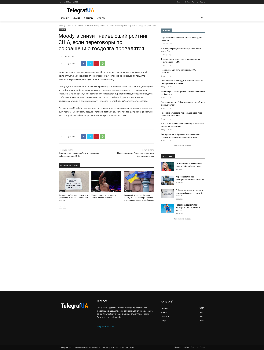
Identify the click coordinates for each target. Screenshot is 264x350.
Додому (62, 26)
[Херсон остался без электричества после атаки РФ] (167, 180)
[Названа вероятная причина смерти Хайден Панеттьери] (167, 166)
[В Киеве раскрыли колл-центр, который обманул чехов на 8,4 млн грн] (167, 193)
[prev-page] (60, 207)
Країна (61, 191)
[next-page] (64, 207)
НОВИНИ (166, 30)
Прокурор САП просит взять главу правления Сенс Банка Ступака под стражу (73, 197)
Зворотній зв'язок (105, 326)
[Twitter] (90, 63)
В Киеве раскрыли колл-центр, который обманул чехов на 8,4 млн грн (190, 193)
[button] (202, 18)
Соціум (94, 191)
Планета (128, 191)
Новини (70, 26)
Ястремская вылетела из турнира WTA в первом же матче (188, 207)
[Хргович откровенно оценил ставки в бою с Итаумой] (106, 181)
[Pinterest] (96, 63)
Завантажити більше (182, 145)
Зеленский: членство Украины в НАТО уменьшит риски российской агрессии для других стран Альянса (139, 197)
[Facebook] (83, 63)
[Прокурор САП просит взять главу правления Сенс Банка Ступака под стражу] (74, 181)
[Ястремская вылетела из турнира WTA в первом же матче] (167, 208)
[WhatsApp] (102, 63)
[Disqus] (106, 249)
